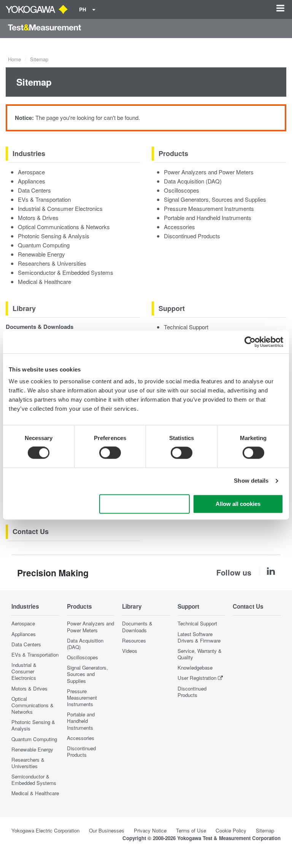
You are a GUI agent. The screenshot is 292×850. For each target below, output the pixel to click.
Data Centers (34, 190)
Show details (251, 481)
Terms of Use (191, 830)
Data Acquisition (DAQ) (193, 181)
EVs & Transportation (44, 199)
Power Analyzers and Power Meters (209, 172)
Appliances (31, 181)
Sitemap (265, 830)
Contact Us (31, 531)
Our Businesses (106, 830)
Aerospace (31, 172)
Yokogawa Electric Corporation (45, 830)
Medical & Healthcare (44, 281)
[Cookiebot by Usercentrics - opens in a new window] (250, 342)
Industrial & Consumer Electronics (60, 208)
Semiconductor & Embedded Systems (65, 272)
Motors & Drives (38, 218)
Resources (134, 640)
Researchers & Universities (52, 263)
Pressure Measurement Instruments (209, 208)
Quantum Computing (44, 245)
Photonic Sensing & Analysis (53, 236)
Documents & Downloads (39, 326)
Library (24, 308)
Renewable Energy (41, 254)
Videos (129, 650)
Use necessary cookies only (144, 504)
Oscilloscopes (181, 190)
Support (172, 308)
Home (14, 59)
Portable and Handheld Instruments (207, 218)
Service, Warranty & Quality (200, 654)
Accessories (179, 227)
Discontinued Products (192, 236)
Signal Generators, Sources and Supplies (215, 199)
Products (173, 153)
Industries (29, 153)
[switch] (110, 453)
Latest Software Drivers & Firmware (199, 637)
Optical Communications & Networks (64, 227)
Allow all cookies (238, 504)
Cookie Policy (231, 830)
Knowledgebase (195, 667)
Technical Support (186, 327)
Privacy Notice (150, 830)
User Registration (197, 677)
